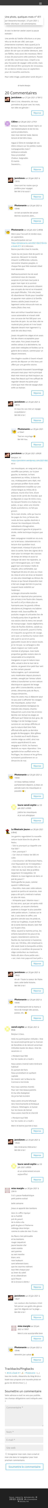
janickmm (16, 453)
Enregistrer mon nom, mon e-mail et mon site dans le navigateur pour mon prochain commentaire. (22, 1457)
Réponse (37, 113)
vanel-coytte (17, 1027)
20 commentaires (28, 24)
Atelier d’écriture (12, 24)
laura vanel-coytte (27, 805)
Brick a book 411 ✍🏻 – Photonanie (21, 1373)
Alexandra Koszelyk (16, 20)
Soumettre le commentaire (24, 1466)
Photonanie (20, 205)
